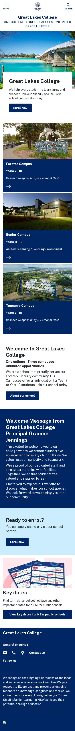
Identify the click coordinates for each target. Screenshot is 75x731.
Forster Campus (19, 164)
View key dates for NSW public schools (37, 614)
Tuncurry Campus (20, 305)
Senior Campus (18, 235)
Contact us (37, 652)
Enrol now (20, 107)
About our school (22, 395)
